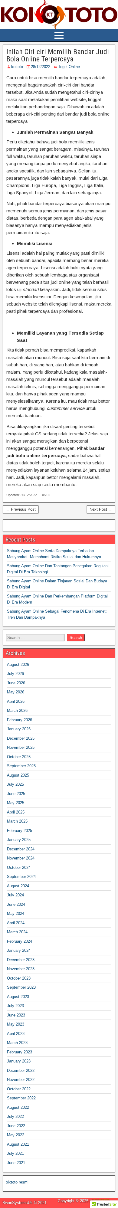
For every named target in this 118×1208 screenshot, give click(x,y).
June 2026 (16, 683)
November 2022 (20, 1079)
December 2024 (20, 849)
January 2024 (19, 950)
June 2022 (16, 1126)
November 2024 (20, 858)
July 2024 (15, 895)
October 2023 (19, 978)
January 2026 (19, 729)
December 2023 (20, 960)
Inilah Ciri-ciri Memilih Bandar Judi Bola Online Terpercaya (57, 55)
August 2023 (18, 996)
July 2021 (15, 1153)
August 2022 (18, 1107)
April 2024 (16, 923)
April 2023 (16, 1033)
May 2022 (15, 1135)
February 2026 (19, 720)
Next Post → (101, 509)
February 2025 (19, 830)
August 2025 (18, 775)
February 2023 (19, 1052)
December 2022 (20, 1070)
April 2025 (16, 812)
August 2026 (18, 664)
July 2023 (15, 1005)
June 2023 (16, 1015)
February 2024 (19, 941)
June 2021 (16, 1163)
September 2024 (21, 876)
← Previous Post (21, 509)
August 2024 (18, 886)
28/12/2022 (40, 66)
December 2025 (20, 738)
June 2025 (16, 793)
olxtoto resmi (17, 1182)
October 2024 (19, 867)
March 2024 (17, 932)
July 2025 (15, 784)
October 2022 (19, 1089)
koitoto (17, 66)
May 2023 (15, 1024)
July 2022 (15, 1116)
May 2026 (15, 692)
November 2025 (20, 747)
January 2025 (19, 839)
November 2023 (20, 969)
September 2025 (21, 766)
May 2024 (15, 913)
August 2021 (18, 1144)
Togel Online (69, 66)
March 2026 (17, 710)
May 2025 (15, 802)
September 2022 (21, 1098)
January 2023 (19, 1061)
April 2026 (16, 701)
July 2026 (15, 673)
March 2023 (17, 1042)
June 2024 (16, 904)
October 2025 (19, 757)
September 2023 (21, 987)
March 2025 (17, 821)
